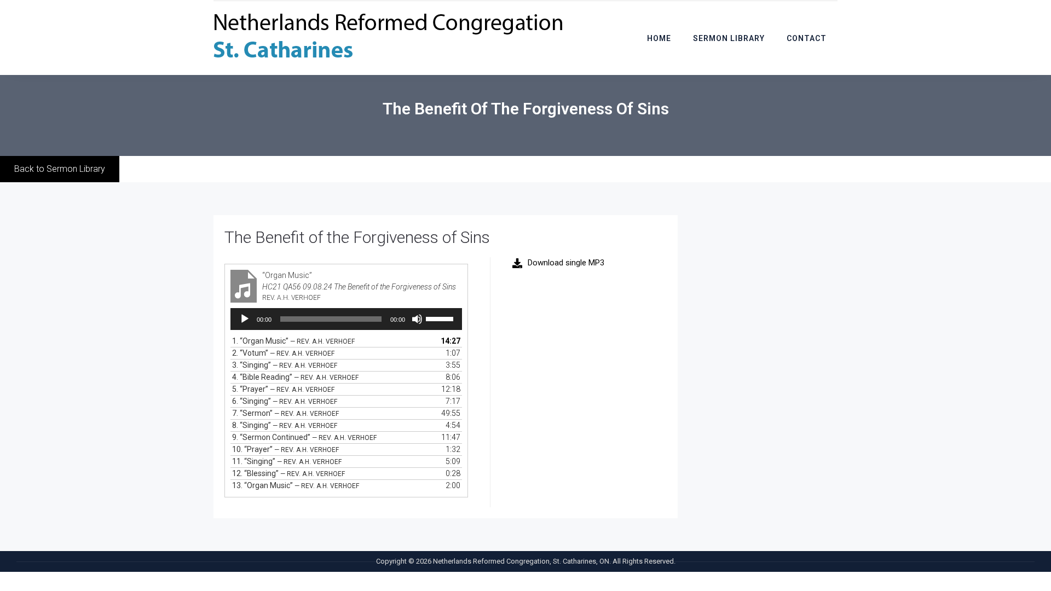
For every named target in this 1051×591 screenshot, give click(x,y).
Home (659, 38)
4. (295, 377)
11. (287, 461)
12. (288, 473)
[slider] (441, 318)
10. (285, 449)
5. (283, 389)
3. (284, 365)
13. (295, 485)
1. (293, 341)
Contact (807, 38)
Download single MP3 (566, 263)
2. (283, 353)
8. (284, 425)
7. (285, 413)
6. (284, 401)
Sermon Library (729, 38)
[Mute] (417, 319)
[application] (346, 319)
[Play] (244, 319)
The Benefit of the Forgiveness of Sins (357, 237)
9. (304, 437)
